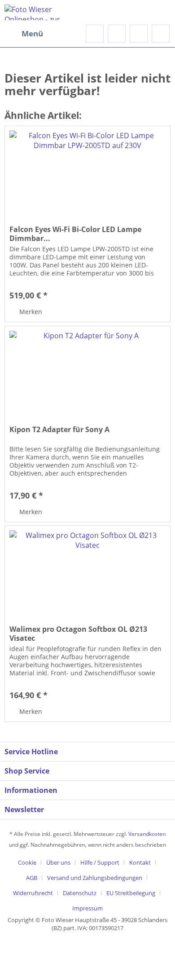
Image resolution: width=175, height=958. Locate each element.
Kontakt (140, 862)
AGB (31, 878)
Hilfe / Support (99, 862)
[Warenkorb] (161, 34)
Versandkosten (147, 834)
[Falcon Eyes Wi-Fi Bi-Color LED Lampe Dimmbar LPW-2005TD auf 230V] (87, 171)
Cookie (27, 862)
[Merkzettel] (117, 34)
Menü (32, 33)
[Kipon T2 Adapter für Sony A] (87, 371)
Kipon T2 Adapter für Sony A (59, 429)
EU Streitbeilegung (130, 893)
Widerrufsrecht (33, 893)
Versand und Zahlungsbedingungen (94, 878)
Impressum (87, 908)
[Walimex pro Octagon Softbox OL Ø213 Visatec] (87, 570)
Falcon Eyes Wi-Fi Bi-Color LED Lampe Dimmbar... (75, 234)
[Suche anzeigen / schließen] (95, 34)
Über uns (58, 862)
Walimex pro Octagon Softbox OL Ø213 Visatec (78, 634)
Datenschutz (79, 893)
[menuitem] (24, 34)
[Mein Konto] (139, 34)
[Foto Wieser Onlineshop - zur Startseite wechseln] (46, 12)
